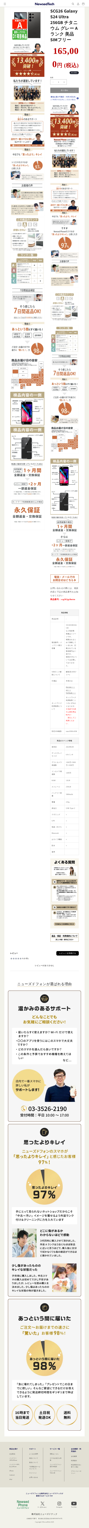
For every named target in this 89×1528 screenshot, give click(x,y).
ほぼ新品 (12, 1454)
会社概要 (74, 1456)
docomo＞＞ (70, 687)
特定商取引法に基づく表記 (76, 1466)
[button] (4, 3)
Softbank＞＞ (71, 693)
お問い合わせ (33, 1477)
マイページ (33, 1473)
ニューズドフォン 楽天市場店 (56, 1465)
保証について (33, 1458)
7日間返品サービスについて (34, 1468)
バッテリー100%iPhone (13, 1459)
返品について (33, 1462)
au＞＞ (68, 690)
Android (11, 1475)
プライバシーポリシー (76, 1472)
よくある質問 (33, 1454)
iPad (10, 1479)
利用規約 (74, 1460)
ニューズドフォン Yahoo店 (56, 1472)
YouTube (74, 1507)
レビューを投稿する (67, 953)
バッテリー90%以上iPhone (14, 1465)
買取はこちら (54, 1454)
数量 (51, 77)
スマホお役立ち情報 (56, 1459)
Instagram (59, 1507)
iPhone (11, 1471)
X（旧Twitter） (43, 1507)
